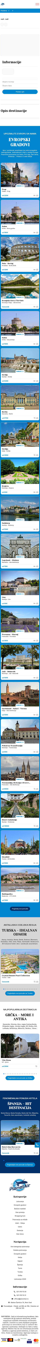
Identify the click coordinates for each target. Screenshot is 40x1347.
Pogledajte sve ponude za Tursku (20, 993)
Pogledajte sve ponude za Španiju (20, 1165)
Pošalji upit (20, 92)
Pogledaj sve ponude (20, 909)
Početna (4, 10)
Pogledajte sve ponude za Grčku (20, 1078)
